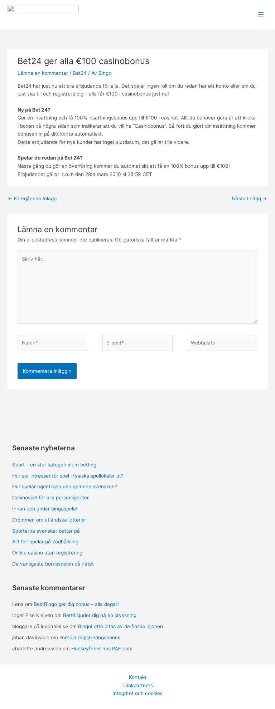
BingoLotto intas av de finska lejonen (120, 626)
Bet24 (80, 73)
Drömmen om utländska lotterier (49, 520)
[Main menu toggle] (261, 14)
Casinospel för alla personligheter (50, 497)
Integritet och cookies (137, 693)
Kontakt (137, 677)
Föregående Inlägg (32, 198)
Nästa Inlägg (249, 198)
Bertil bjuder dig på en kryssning (99, 615)
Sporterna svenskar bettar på (46, 531)
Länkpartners (137, 685)
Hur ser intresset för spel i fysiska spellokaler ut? (68, 476)
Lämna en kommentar (43, 73)
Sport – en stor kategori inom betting (54, 465)
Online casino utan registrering (47, 553)
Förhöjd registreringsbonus (89, 637)
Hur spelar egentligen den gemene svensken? (64, 486)
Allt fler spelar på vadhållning (45, 541)
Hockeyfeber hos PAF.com (101, 648)
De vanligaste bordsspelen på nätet (53, 564)
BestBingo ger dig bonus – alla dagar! (76, 604)
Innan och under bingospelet (45, 509)
